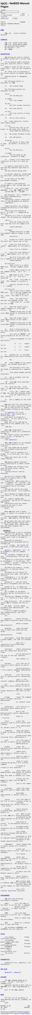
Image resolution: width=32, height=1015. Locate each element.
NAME (2, 30)
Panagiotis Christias (25, 1013)
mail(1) (8, 550)
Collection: (4, 16)
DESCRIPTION (5, 54)
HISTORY (3, 977)
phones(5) (8, 972)
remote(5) (11, 412)
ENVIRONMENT (5, 895)
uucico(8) (4, 473)
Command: (4, 10)
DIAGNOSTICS (5, 959)
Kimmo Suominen (5, 1013)
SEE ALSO (4, 969)
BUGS (2, 994)
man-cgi (16, 1013)
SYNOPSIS (4, 39)
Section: (3, 13)
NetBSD (26, 1011)
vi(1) (26, 547)
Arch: (24, 13)
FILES (3, 934)
